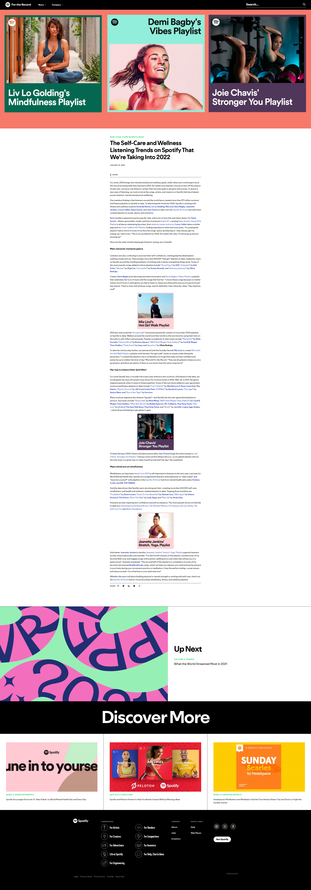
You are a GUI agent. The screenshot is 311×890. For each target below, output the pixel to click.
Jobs (173, 833)
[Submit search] (303, 4)
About (174, 827)
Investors (175, 838)
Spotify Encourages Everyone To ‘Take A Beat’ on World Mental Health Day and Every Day (46, 799)
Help (193, 827)
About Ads (120, 877)
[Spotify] (18, 4)
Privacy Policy (99, 877)
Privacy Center (86, 877)
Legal (76, 877)
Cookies (110, 877)
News (41, 4)
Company (56, 4)
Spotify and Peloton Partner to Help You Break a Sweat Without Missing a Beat (145, 799)
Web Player (196, 833)
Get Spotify (223, 839)
